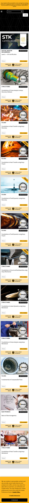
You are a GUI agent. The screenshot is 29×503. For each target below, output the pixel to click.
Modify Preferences (15, 495)
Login (25, 14)
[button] (1, 11)
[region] (14, 490)
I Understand (14, 500)
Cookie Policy (16, 492)
